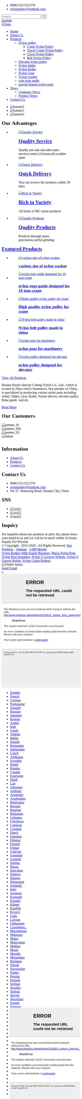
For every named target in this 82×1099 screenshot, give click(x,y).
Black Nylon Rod (63, 553)
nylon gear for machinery (40, 348)
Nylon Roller (27, 69)
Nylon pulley (27, 43)
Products (16, 39)
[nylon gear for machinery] (37, 340)
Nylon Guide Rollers (36, 560)
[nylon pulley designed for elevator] (43, 357)
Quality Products (37, 227)
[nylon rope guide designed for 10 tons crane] (45, 278)
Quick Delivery (35, 173)
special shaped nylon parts (36, 84)
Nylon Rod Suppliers (16, 557)
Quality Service (35, 141)
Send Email (9, 568)
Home (14, 31)
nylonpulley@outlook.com (28, 487)
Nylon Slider (27, 65)
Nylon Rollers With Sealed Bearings (26, 553)
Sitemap (21, 549)
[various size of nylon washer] (39, 258)
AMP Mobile (38, 549)
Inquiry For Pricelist (15, 542)
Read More (9, 407)
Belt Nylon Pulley (39, 58)
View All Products (14, 378)
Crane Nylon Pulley (40, 46)
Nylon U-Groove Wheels (48, 557)
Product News (28, 96)
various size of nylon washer (43, 266)
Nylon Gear (26, 73)
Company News (29, 92)
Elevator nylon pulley (33, 61)
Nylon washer (28, 77)
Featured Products (22, 249)
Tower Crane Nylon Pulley (45, 50)
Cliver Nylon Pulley (40, 54)
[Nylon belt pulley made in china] (41, 319)
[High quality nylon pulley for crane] (44, 299)
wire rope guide (29, 80)
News (14, 88)
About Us (16, 35)
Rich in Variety (35, 202)
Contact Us (17, 99)
